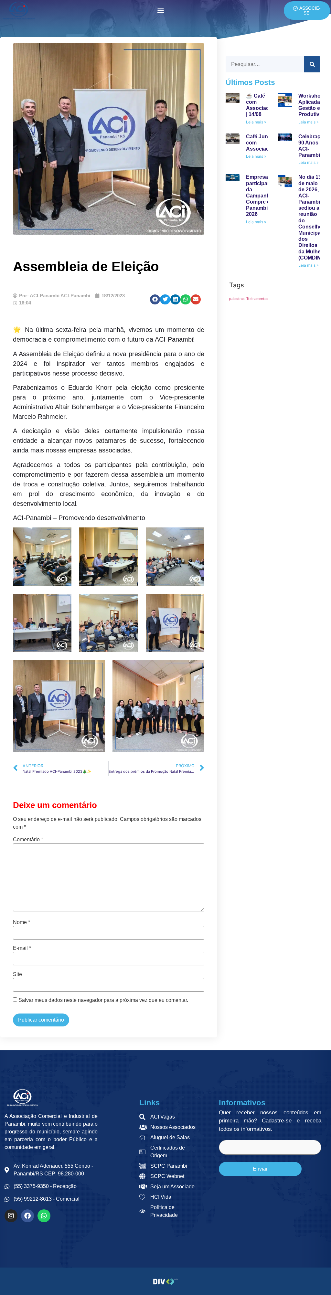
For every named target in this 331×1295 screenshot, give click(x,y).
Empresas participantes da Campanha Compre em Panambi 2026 (262, 195)
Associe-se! (310, 10)
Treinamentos (257, 299)
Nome (21, 922)
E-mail (22, 948)
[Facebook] (27, 1215)
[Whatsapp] (43, 1215)
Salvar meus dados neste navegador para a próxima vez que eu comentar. (103, 1000)
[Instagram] (11, 1215)
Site (17, 974)
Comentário (28, 839)
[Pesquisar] (312, 64)
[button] (160, 10)
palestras (237, 299)
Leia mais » (256, 122)
